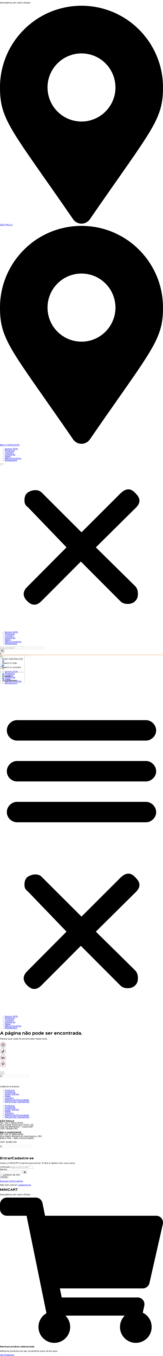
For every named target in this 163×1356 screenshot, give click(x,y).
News (8, 457)
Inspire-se (10, 455)
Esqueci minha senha (11, 1181)
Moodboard (11, 460)
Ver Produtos (7, 1355)
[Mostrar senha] (25, 1172)
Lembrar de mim (11, 1175)
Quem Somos (12, 1094)
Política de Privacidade (17, 1100)
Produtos (10, 451)
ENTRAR (4, 1177)
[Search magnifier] (2, 651)
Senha (3, 1170)
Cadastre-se (24, 1185)
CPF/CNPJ (5, 1167)
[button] (81, 546)
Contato (9, 453)
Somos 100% (11, 449)
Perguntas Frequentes (17, 1102)
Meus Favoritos (13, 459)
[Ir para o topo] (2, 1073)
